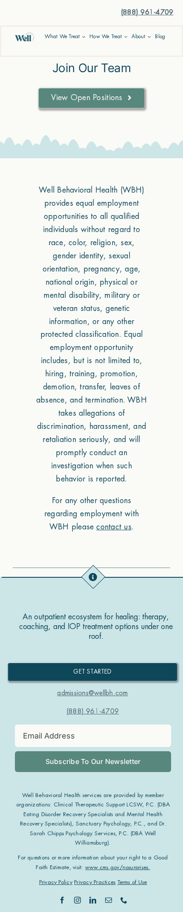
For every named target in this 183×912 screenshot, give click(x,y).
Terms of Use (132, 882)
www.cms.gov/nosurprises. (117, 867)
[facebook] (62, 900)
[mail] (108, 900)
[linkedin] (92, 900)
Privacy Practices (94, 882)
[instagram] (77, 900)
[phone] (123, 900)
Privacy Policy (55, 882)
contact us (113, 527)
